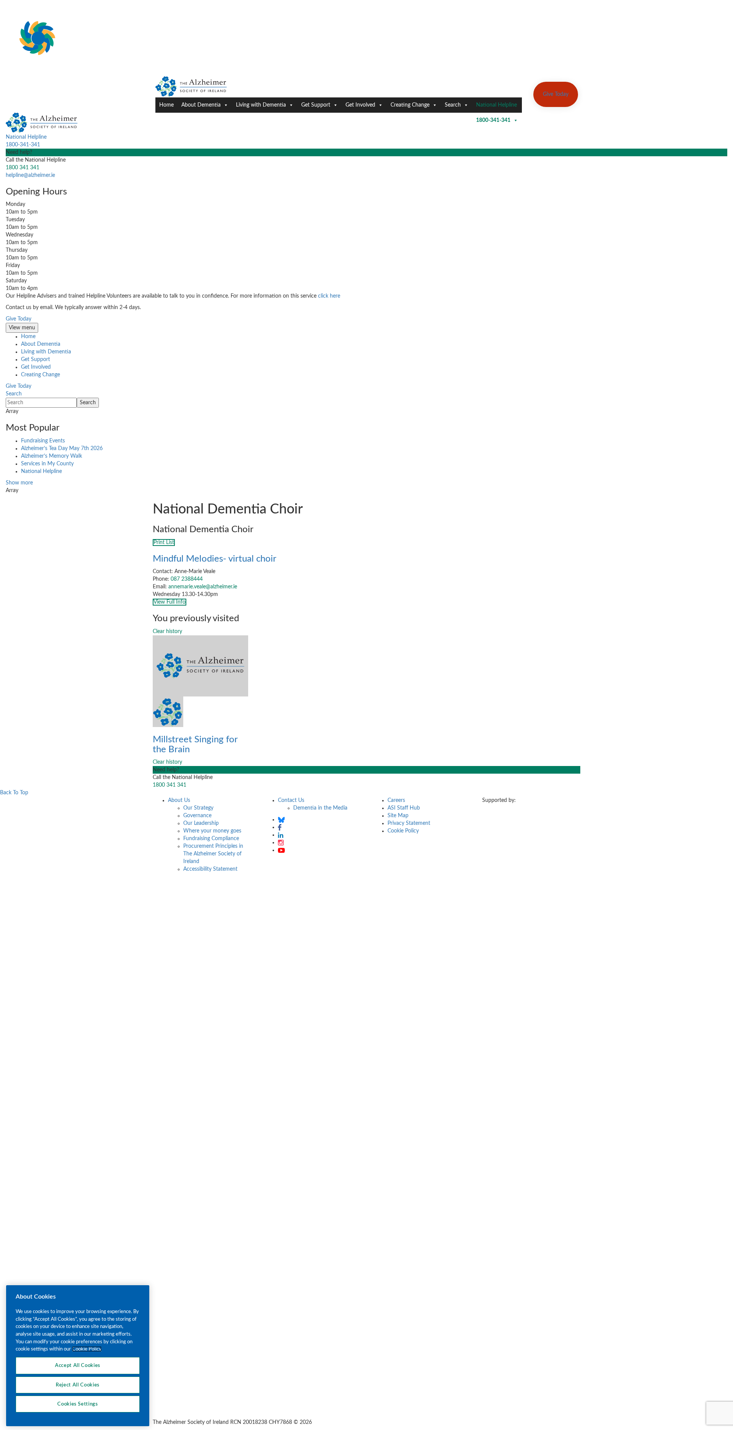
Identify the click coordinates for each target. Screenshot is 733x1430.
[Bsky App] (281, 819)
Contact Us (291, 800)
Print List (163, 542)
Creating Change (410, 105)
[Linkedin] (280, 834)
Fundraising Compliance (211, 838)
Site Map (397, 815)
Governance (197, 815)
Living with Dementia (261, 105)
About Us (179, 800)
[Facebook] (279, 827)
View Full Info (169, 602)
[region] (77, 1355)
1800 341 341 (22, 167)
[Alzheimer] (191, 86)
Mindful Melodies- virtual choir (214, 559)
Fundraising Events (43, 441)
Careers (396, 800)
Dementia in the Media (320, 808)
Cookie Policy (403, 831)
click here (329, 296)
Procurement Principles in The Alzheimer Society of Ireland (213, 854)
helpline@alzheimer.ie (30, 175)
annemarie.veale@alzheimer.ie (202, 586)
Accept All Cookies (77, 1365)
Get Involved (360, 105)
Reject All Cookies (78, 1384)
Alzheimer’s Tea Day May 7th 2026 (62, 448)
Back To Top (14, 792)
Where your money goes (212, 831)
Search (453, 105)
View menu (22, 327)
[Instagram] (281, 842)
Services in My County (47, 463)
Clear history (167, 631)
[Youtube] (281, 850)
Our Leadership (201, 823)
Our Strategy (198, 808)
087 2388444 (187, 579)
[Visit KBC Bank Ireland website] (502, 819)
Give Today (555, 94)
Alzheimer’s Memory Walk (51, 456)
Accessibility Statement (210, 869)
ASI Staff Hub (403, 808)
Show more (19, 483)
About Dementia (201, 105)
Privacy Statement (408, 823)
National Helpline (496, 107)
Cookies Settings (77, 1404)
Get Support (315, 105)
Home (166, 105)
